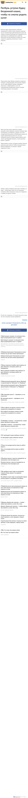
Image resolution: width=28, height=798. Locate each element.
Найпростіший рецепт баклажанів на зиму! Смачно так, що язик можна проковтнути (13, 356)
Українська (17, 797)
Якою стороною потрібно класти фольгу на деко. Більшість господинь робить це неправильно (13, 372)
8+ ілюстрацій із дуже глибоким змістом (12, 437)
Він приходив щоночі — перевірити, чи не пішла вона (12, 399)
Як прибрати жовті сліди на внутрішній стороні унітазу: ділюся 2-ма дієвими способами (14, 477)
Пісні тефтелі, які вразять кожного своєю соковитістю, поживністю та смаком (12, 412)
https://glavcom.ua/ (23, 78)
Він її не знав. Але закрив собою (10, 532)
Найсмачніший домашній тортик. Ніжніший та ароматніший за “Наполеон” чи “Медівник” (13, 386)
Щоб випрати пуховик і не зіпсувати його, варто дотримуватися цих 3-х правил (12, 340)
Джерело (24, 320)
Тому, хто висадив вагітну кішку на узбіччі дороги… (12, 449)
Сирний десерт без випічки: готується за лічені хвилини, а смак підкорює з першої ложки (14, 521)
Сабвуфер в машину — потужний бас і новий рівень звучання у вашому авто (13, 425)
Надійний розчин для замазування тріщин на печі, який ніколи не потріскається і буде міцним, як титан (13, 493)
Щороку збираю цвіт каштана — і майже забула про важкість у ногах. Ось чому (14, 506)
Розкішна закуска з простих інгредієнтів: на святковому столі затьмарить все (13, 462)
